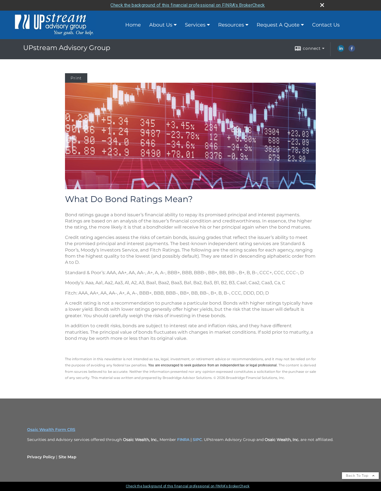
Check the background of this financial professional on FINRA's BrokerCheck (187, 5)
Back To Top (358, 475)
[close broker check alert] (322, 5)
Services (195, 25)
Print (76, 77)
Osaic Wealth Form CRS (51, 429)
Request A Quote (278, 25)
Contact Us (326, 25)
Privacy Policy (41, 456)
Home (133, 25)
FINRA (184, 439)
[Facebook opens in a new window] (351, 50)
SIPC (197, 439)
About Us (160, 25)
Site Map (67, 456)
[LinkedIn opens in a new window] (340, 50)
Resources (231, 25)
